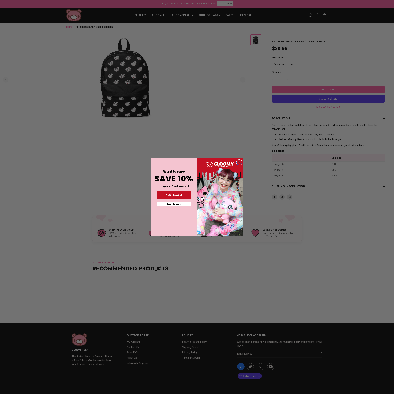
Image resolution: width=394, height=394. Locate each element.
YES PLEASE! (174, 194)
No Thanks (174, 204)
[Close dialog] (239, 162)
